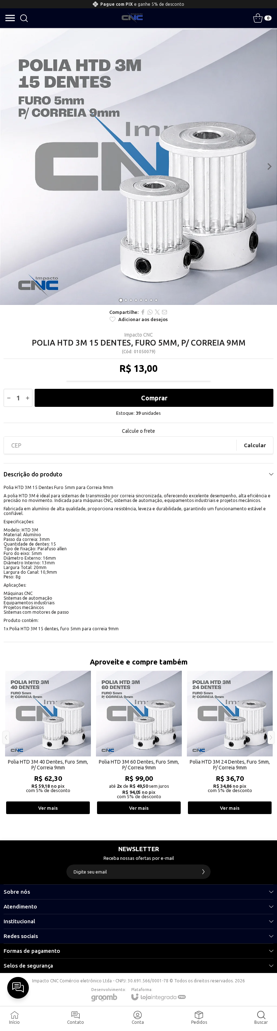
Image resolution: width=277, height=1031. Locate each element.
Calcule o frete (138, 431)
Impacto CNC (138, 334)
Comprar (154, 397)
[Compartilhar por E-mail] (164, 312)
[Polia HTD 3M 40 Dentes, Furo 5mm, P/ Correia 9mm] (48, 743)
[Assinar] (203, 872)
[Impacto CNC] (132, 18)
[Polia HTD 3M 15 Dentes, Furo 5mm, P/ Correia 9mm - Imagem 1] (138, 166)
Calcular (255, 445)
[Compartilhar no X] (157, 312)
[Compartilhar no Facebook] (142, 312)
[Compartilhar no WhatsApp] (150, 312)
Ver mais (48, 807)
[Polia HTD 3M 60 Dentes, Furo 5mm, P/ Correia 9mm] (139, 743)
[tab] (121, 300)
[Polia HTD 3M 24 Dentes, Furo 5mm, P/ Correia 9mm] (230, 743)
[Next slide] (269, 166)
